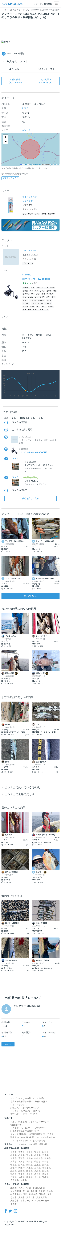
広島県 (37, 1171)
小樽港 (13, 1203)
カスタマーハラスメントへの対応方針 (28, 1128)
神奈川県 (38, 1158)
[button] (5, 137)
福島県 (21, 1155)
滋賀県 (45, 1164)
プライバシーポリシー (38, 1121)
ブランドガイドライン (20, 1140)
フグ (46, 310)
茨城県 (29, 1155)
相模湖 (13, 1188)
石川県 (21, 1161)
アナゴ (33, 303)
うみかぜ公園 (24, 1188)
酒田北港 (30, 1197)
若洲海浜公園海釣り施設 (40, 1194)
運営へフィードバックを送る (23, 1114)
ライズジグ (27, 201)
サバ (43, 294)
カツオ (32, 306)
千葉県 (21, 1158)
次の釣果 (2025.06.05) (45, 81)
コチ (55, 291)
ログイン (37, 1111)
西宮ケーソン (26, 1200)
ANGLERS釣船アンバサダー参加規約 (37, 1137)
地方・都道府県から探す (21, 1101)
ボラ (48, 297)
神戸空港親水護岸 (18, 1194)
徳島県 (13, 1174)
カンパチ (41, 300)
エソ (36, 297)
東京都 (29, 1158)
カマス (30, 297)
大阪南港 (14, 1200)
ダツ (53, 297)
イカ (32, 288)
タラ (24, 310)
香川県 (21, 1174)
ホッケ (50, 306)
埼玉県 (13, 1158)
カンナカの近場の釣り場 (19, 794)
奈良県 (37, 1167)
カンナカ (26, 130)
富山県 (13, 1161)
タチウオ (26, 294)
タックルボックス (18, 1104)
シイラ (42, 297)
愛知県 (29, 1164)
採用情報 (43, 1144)
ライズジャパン (29, 196)
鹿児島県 (14, 1180)
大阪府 (21, 1167)
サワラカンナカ (10, 178)
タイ (31, 291)
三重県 (37, 1164)
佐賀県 (13, 1177)
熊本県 (29, 1177)
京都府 (13, 1167)
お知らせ (23, 1144)
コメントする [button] (48, 69)
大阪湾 (41, 1191)
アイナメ (49, 294)
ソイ (32, 294)
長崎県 (21, 1177)
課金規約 (14, 1137)
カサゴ (48, 291)
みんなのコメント (17, 61)
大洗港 (21, 1197)
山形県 (13, 1155)
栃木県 (37, 1155)
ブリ (24, 214)
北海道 (13, 1152)
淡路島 (49, 1191)
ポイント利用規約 (18, 1134)
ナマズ (25, 291)
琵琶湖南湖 (15, 1191)
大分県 (37, 1177)
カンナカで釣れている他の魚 (22, 787)
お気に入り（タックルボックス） (25, 1107)
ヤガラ (25, 306)
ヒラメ (37, 214)
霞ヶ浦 (26, 1191)
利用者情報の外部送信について (24, 1131)
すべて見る (30, 596)
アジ (36, 291)
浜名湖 (33, 1191)
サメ (29, 310)
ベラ (41, 310)
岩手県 (29, 1152)
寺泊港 (13, 1197)
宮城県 (37, 1152)
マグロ (43, 306)
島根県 (21, 1171)
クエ (38, 306)
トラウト (39, 288)
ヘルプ (13, 1121)
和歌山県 (46, 1167)
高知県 (37, 1174)
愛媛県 (29, 1174)
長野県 (45, 1161)
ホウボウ (26, 303)
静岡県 (21, 1164)
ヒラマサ (51, 214)
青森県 (21, 1152)
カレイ (48, 300)
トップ (13, 1098)
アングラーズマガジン (20, 1111)
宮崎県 (45, 1177)
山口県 (45, 1171)
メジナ (25, 300)
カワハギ (33, 300)
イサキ (43, 214)
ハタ (38, 294)
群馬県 (45, 1155)
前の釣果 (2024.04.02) (15, 81)
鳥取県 (13, 1171)
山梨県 (37, 1161)
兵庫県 (29, 1167)
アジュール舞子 (42, 1200)
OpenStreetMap (36, 165)
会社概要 (33, 1144)
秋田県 (45, 1152)
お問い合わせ (39, 1140)
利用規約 (22, 1121)
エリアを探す (39, 1098)
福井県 (29, 1161)
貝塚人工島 (41, 1197)
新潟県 (47, 1158)
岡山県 (29, 1171)
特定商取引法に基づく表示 (41, 1134)
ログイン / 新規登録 (43, 3)
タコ (24, 297)
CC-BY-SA (55, 165)
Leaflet (24, 165)
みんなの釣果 (24, 1098)
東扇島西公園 (39, 1188)
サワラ (25, 108)
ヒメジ (35, 310)
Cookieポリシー (17, 1125)
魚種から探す (41, 1101)
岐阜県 (13, 1164)
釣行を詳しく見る (30, 498)
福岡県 (45, 1174)
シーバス (26, 288)
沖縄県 (23, 1180)
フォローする (8, 1044)
